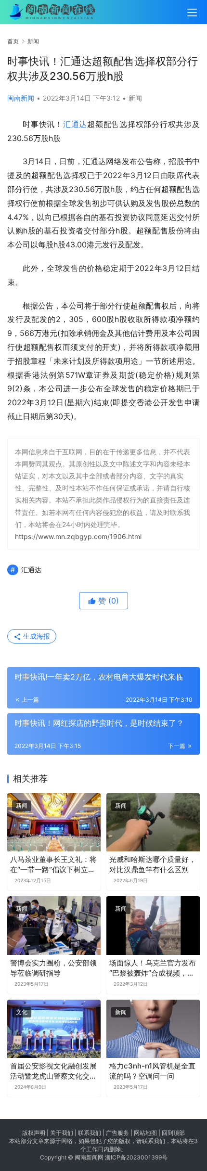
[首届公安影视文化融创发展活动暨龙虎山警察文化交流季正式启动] (54, 1029)
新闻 (135, 98)
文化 (21, 1012)
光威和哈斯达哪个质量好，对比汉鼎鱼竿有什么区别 (152, 864)
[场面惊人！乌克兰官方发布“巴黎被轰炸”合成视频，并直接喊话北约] (153, 925)
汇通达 (75, 124)
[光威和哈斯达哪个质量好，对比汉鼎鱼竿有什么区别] (153, 822)
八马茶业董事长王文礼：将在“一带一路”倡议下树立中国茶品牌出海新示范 (53, 865)
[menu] (192, 12)
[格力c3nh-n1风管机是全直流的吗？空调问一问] (153, 1029)
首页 (13, 41)
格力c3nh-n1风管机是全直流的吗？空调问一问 (152, 1071)
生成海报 (35, 636)
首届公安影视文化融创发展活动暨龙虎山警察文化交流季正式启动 (53, 1071)
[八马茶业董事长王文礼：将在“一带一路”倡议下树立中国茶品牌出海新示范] (54, 822)
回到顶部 (173, 1132)
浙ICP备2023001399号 (136, 1157)
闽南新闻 (20, 98)
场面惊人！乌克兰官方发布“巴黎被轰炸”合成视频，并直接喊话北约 (152, 968)
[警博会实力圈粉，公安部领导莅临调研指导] (54, 925)
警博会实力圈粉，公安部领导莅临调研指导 (53, 968)
